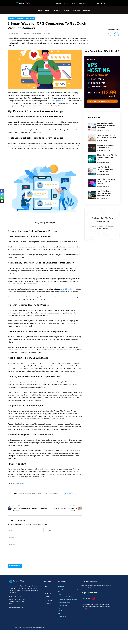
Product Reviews (37, 493)
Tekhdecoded (82, 3)
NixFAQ (73, 3)
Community (56, 10)
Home (40, 10)
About (47, 10)
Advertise (66, 10)
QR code (45, 493)
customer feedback (25, 493)
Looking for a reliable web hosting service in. (106, 146)
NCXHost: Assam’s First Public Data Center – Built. (107, 136)
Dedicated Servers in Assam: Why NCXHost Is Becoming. (106, 125)
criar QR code (66, 289)
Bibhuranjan (14, 33)
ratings (51, 493)
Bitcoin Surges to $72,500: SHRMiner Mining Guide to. (107, 157)
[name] (110, 34)
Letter (66, 3)
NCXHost (58, 3)
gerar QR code (61, 101)
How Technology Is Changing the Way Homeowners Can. (104, 193)
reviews (55, 493)
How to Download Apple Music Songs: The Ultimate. (106, 181)
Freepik (22, 483)
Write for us (76, 10)
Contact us (86, 10)
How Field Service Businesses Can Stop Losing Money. (105, 169)
